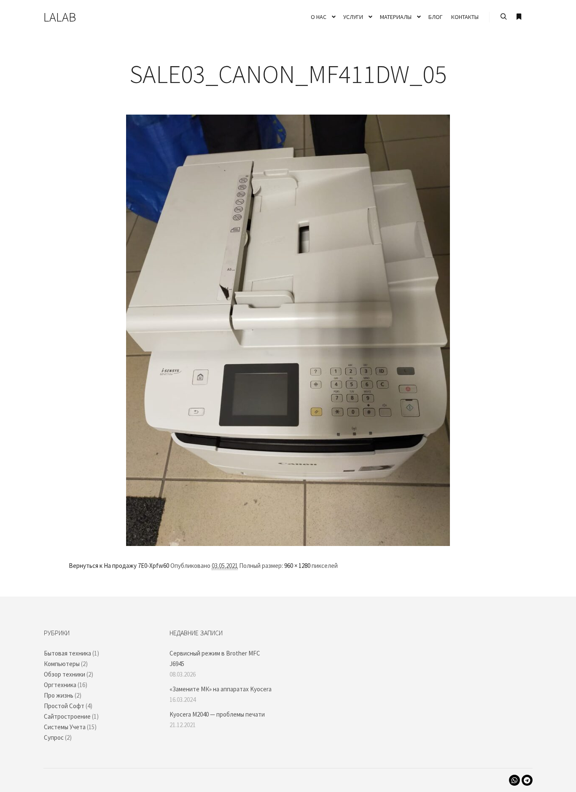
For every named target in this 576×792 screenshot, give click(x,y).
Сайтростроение (67, 716)
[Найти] (503, 16)
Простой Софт (64, 706)
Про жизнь (58, 695)
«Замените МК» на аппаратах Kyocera (221, 689)
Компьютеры (62, 664)
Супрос (54, 737)
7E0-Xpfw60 (153, 566)
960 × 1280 (297, 566)
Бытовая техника (67, 653)
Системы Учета (65, 727)
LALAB (59, 17)
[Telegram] (527, 780)
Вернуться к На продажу (103, 566)
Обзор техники (64, 674)
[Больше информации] (518, 16)
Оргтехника (60, 685)
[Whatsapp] (514, 780)
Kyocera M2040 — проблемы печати (217, 714)
